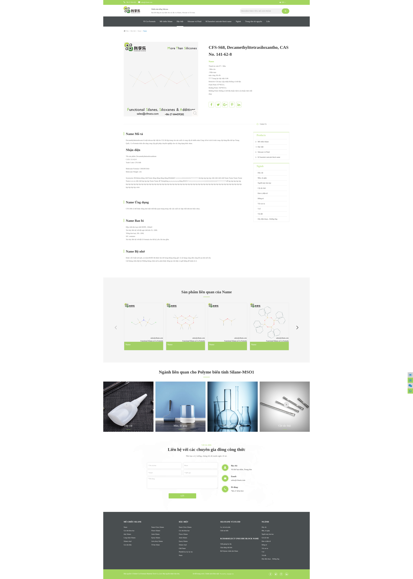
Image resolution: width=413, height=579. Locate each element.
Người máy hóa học (264, 183)
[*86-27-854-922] (410, 380)
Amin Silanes (155, 534)
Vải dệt (260, 214)
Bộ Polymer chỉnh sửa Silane (229, 551)
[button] (297, 327)
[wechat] (410, 385)
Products (261, 135)
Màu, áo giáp (262, 178)
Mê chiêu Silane (166, 21)
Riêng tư (261, 198)
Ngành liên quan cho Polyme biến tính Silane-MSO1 (206, 372)
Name (139, 31)
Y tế (259, 209)
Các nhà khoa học (129, 530)
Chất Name (182, 548)
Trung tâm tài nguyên (253, 21)
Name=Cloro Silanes (157, 527)
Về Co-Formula (149, 21)
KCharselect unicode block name (218, 21)
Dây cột (260, 173)
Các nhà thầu (128, 545)
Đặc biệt (180, 21)
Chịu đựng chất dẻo (226, 547)
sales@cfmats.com (146, 2)
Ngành (238, 21)
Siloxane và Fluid (194, 21)
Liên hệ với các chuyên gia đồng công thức (206, 449)
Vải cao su (261, 204)
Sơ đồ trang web (198, 574)
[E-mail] (410, 374)
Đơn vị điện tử (263, 193)
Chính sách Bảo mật (212, 574)
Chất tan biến (224, 530)
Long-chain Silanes (129, 538)
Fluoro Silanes (155, 530)
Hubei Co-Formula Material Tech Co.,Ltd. (147, 574)
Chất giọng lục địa (225, 544)
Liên (268, 21)
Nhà (127, 31)
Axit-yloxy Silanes (157, 541)
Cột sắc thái (262, 188)
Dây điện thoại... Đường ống (267, 219)
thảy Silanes (127, 534)
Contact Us (263, 124)
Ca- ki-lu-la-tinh (225, 527)
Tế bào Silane (155, 545)
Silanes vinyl (128, 541)
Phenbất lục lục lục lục (186, 552)
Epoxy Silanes (155, 538)
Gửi (182, 496)
